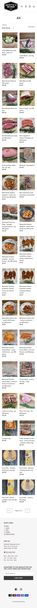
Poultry (8, 532)
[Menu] (34, 6)
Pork (7, 530)
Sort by (4, 25)
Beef (7, 526)
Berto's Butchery (21, 601)
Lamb (7, 528)
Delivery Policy (10, 534)
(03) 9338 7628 (10, 552)
